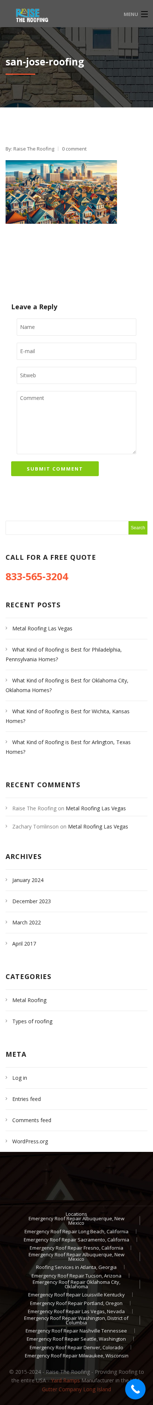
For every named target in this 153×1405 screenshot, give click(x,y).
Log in (19, 1077)
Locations (76, 1214)
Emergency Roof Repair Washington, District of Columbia (76, 1320)
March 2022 (26, 922)
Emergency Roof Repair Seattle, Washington (76, 1338)
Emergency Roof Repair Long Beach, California (76, 1231)
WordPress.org (30, 1141)
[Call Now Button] (135, 1389)
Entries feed (26, 1098)
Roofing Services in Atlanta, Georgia (76, 1267)
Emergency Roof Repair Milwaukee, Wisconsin (76, 1355)
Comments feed (31, 1120)
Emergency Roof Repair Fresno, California (76, 1247)
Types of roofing (32, 1021)
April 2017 (24, 943)
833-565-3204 (38, 576)
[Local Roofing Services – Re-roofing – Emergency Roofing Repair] (58, 13)
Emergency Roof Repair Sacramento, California (76, 1239)
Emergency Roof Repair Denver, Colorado (76, 1347)
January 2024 (27, 880)
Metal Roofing (29, 1000)
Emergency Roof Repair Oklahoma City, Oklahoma (76, 1284)
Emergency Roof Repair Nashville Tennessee (76, 1330)
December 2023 (31, 901)
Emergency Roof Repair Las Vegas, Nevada (76, 1311)
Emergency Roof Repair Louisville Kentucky (76, 1294)
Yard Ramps (65, 1380)
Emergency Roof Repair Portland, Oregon (76, 1303)
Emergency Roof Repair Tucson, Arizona (76, 1275)
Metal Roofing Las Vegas (42, 628)
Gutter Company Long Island (76, 1389)
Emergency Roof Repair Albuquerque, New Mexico (76, 1220)
